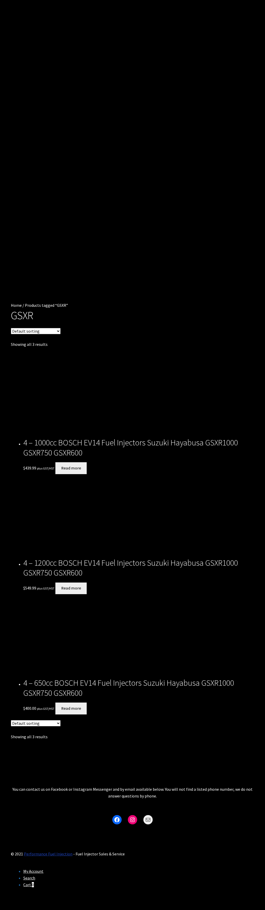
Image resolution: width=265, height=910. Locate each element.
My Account (33, 871)
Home (16, 305)
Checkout (25, 189)
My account (23, 212)
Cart (18, 171)
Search (29, 878)
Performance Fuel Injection (48, 853)
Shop (19, 152)
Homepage (27, 134)
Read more (71, 468)
